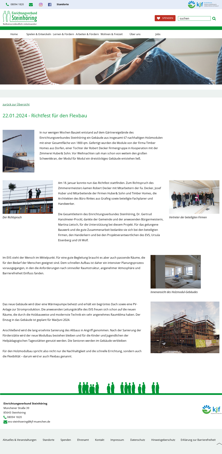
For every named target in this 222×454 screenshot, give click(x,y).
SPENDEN (166, 18)
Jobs (157, 34)
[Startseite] (20, 17)
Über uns (135, 34)
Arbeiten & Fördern (87, 34)
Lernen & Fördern (63, 34)
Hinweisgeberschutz (163, 439)
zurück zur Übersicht (16, 104)
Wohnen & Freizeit (112, 34)
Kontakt (99, 439)
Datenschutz (137, 439)
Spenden (66, 439)
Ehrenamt (83, 439)
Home (14, 34)
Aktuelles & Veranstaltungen (19, 439)
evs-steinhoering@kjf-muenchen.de (29, 421)
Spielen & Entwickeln (38, 34)
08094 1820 (17, 4)
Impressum (117, 439)
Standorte (48, 439)
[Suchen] (214, 18)
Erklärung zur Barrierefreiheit (198, 439)
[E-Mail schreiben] (31, 4)
